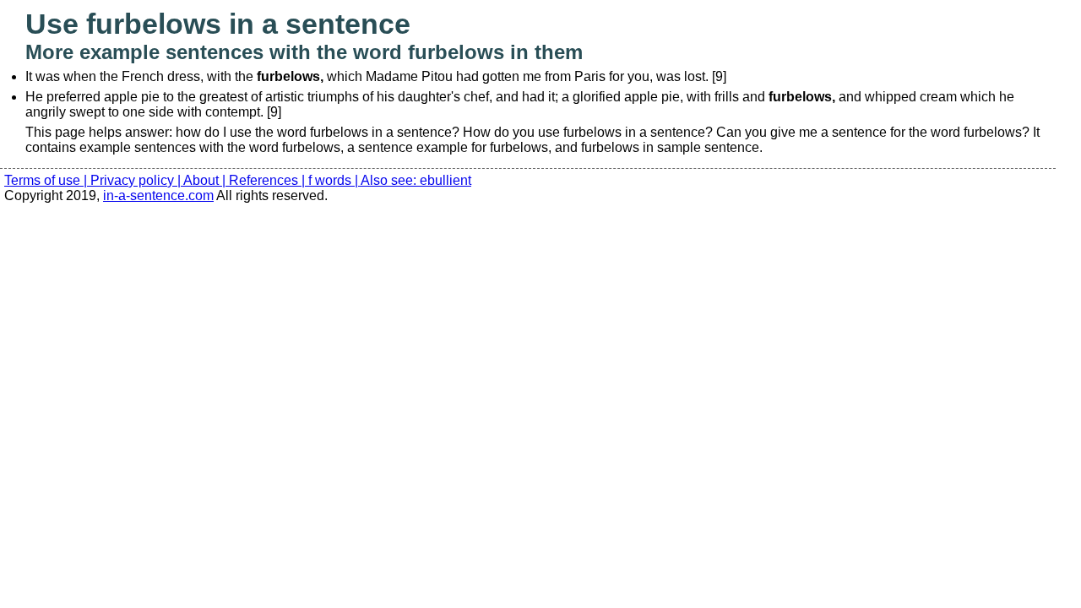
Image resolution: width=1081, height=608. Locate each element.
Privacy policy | (136, 180)
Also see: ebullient (416, 180)
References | (268, 180)
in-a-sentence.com (158, 195)
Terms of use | (47, 180)
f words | (334, 180)
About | (206, 180)
